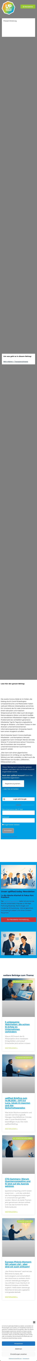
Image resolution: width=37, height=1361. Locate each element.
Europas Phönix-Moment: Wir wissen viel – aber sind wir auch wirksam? (18, 1264)
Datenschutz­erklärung (15, 1358)
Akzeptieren (18, 1343)
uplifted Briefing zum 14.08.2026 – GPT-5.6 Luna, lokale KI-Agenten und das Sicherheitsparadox (17, 1103)
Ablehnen (18, 1349)
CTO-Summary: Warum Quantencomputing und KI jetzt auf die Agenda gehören (17, 1182)
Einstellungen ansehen (18, 1354)
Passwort (5, 817)
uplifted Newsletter (11, 901)
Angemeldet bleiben (12, 824)
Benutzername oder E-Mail (12, 809)
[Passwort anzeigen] (32, 820)
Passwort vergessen (9, 836)
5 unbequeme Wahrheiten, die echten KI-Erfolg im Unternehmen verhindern (17, 1027)
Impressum (26, 1358)
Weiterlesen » (11, 1048)
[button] (34, 1322)
